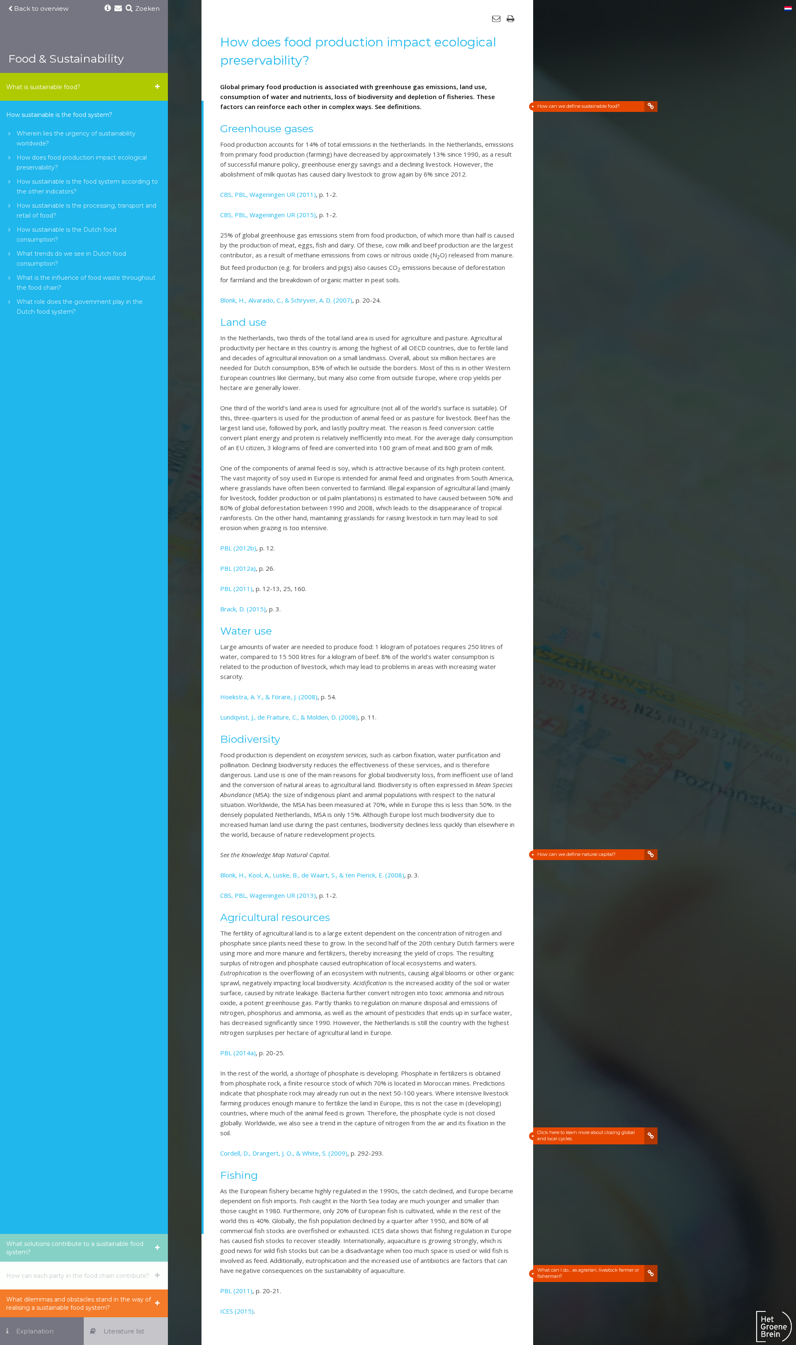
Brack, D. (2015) (243, 609)
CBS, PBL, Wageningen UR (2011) (268, 194)
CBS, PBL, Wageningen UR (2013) (268, 895)
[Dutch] (788, 9)
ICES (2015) (237, 1311)
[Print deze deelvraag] (510, 19)
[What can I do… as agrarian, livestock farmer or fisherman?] (651, 1273)
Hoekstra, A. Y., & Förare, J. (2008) (269, 697)
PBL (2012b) (238, 548)
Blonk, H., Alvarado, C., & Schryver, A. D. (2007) (286, 300)
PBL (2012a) (238, 568)
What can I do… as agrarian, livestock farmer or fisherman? (588, 1273)
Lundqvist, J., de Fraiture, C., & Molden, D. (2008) (289, 717)
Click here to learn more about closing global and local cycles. (586, 1135)
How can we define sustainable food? (578, 106)
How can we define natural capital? (576, 854)
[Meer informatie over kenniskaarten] (107, 8)
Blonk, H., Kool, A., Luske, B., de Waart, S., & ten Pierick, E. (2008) (312, 875)
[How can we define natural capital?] (651, 854)
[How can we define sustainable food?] (651, 106)
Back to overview (40, 8)
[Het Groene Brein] (774, 1328)
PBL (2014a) (238, 1053)
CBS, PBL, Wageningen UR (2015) (268, 215)
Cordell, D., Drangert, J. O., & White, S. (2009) (283, 1153)
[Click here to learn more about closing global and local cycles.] (651, 1135)
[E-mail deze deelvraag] (496, 19)
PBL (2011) (236, 588)
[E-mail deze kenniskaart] (118, 8)
